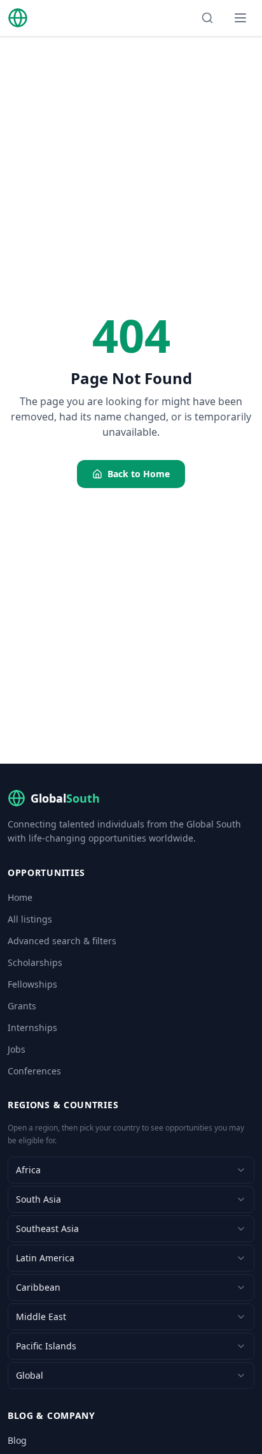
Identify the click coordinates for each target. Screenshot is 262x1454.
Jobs (16, 1049)
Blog (17, 1440)
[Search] (207, 18)
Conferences (34, 1071)
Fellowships (32, 984)
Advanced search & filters (62, 941)
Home (20, 897)
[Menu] (240, 18)
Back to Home (138, 474)
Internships (32, 1027)
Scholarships (35, 962)
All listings (30, 919)
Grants (22, 1006)
